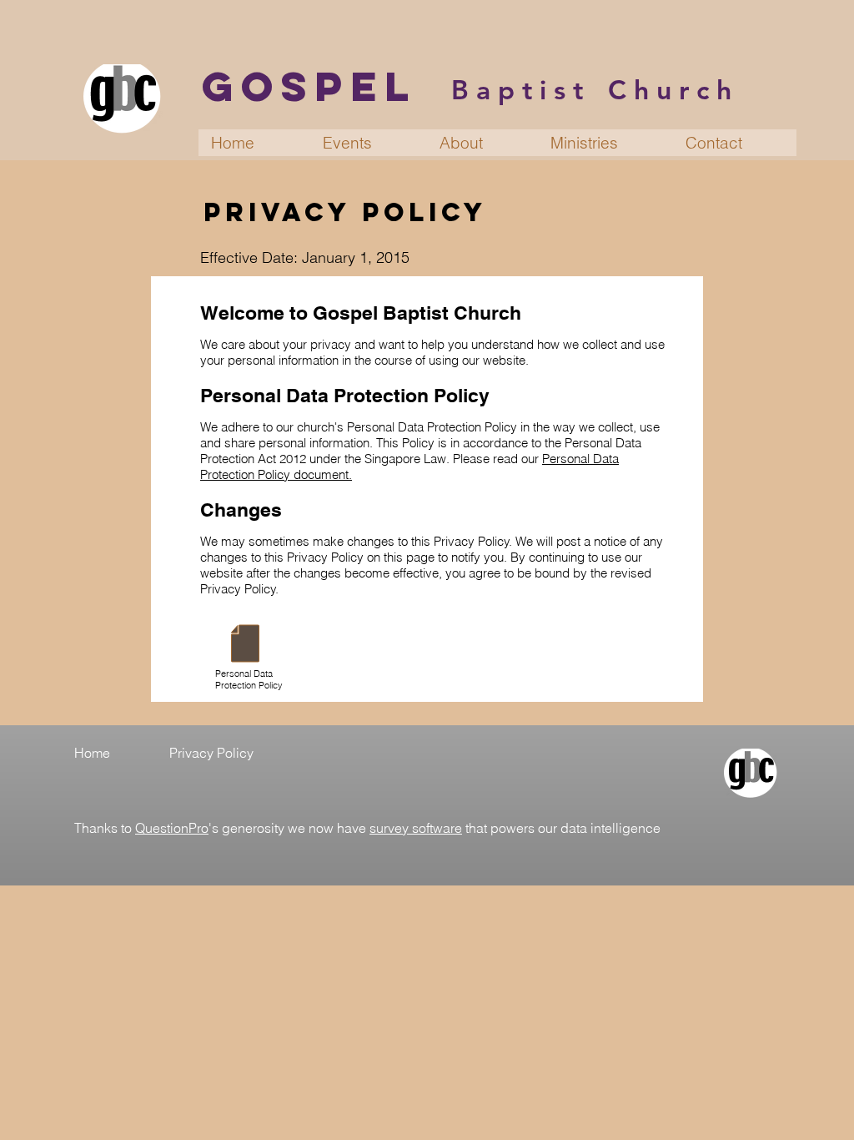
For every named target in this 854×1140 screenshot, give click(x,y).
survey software (415, 828)
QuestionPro (171, 828)
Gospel (309, 86)
